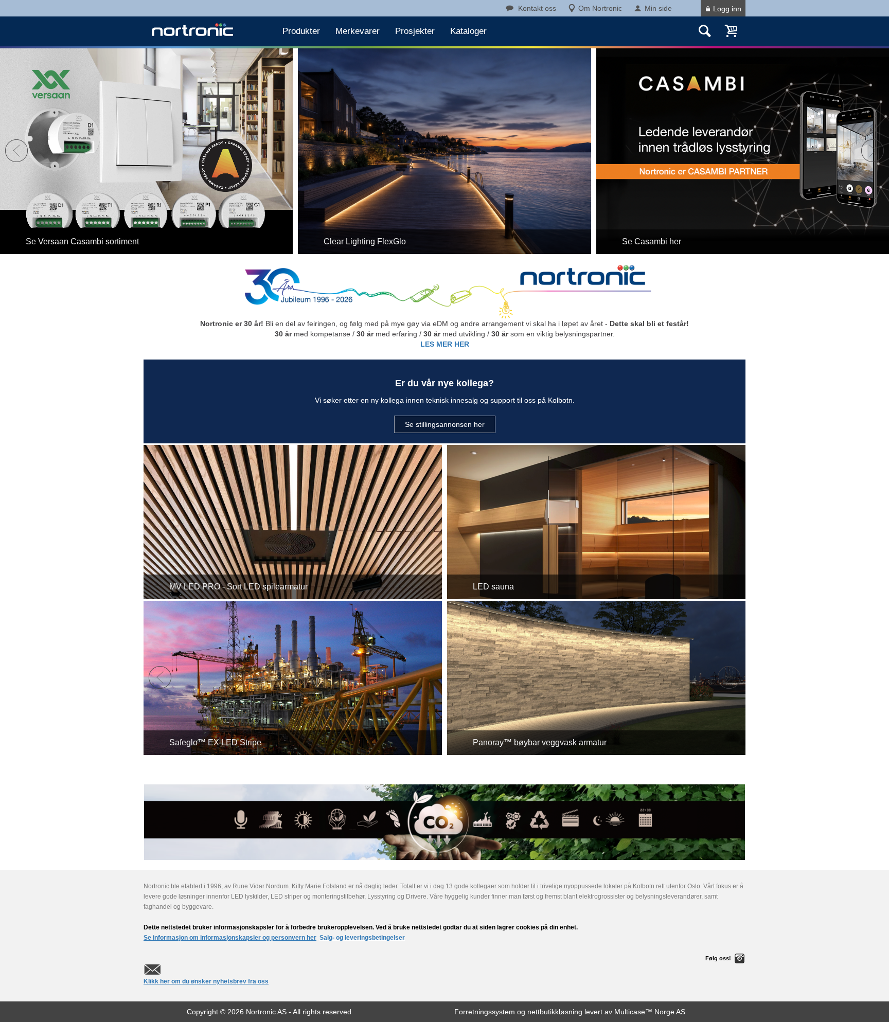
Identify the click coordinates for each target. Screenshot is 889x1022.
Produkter (301, 31)
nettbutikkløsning (554, 1012)
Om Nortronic (600, 8)
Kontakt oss (537, 8)
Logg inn (727, 9)
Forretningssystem (484, 1012)
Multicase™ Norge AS (649, 1012)
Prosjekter (415, 31)
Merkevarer (357, 31)
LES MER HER (444, 344)
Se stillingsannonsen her (445, 424)
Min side (658, 8)
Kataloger (468, 31)
